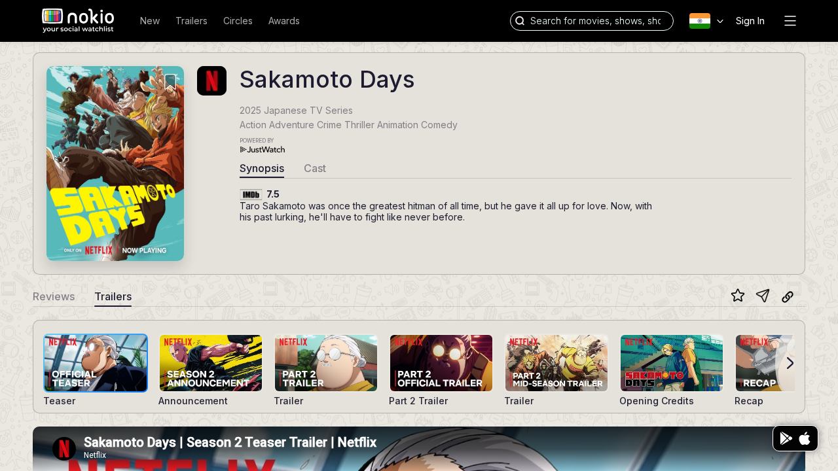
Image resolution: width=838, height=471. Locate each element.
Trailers (191, 21)
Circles (238, 21)
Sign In (750, 21)
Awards (284, 21)
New (150, 21)
